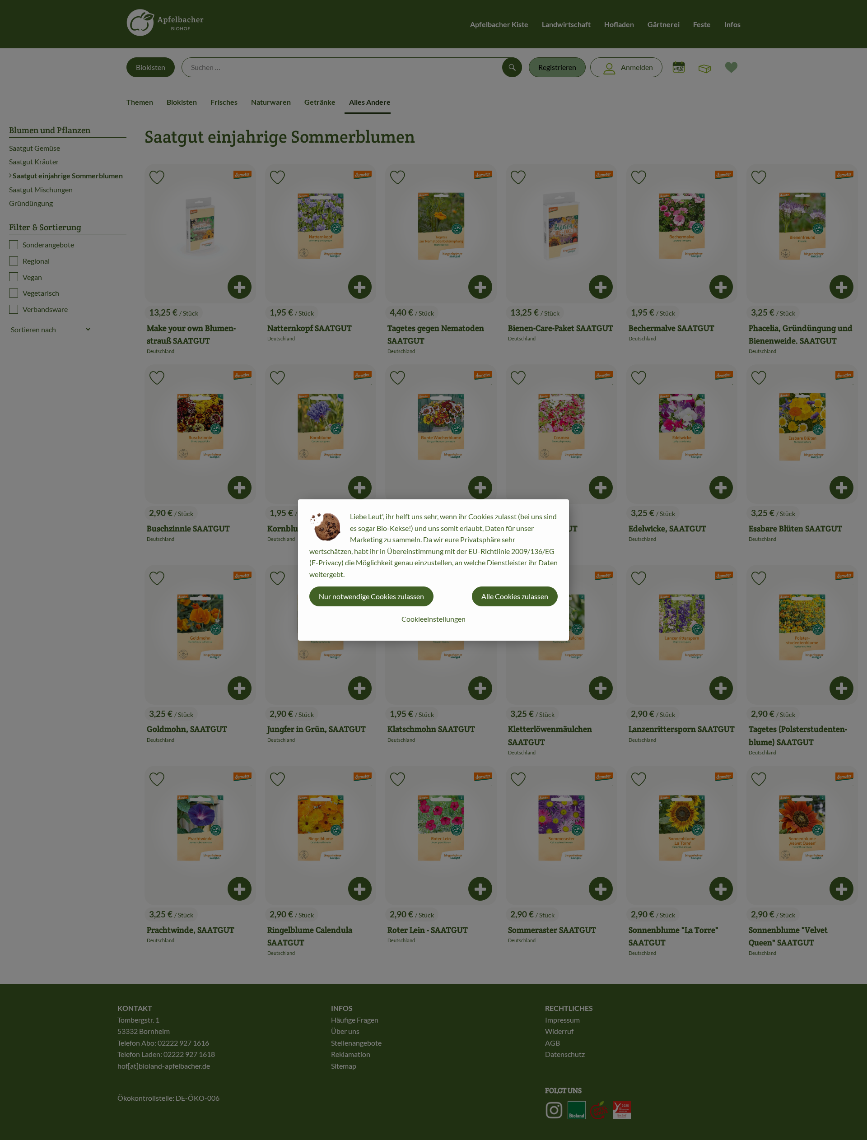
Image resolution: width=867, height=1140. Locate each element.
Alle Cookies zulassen (514, 596)
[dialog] (433, 570)
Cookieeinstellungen (433, 618)
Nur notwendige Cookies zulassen (371, 596)
